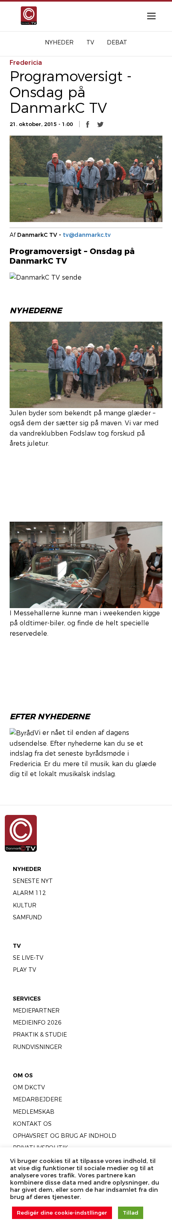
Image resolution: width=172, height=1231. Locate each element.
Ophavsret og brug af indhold (64, 1135)
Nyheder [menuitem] (59, 42)
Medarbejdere (37, 1099)
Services (27, 998)
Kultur (24, 905)
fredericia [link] (26, 62)
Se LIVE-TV (28, 957)
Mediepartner (36, 1010)
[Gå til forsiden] (27, 15)
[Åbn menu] (147, 16)
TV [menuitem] (90, 42)
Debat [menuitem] (117, 42)
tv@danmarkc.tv (87, 234)
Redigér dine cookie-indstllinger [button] (62, 1212)
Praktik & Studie (40, 1034)
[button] (87, 124)
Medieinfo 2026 (37, 1022)
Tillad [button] (130, 1212)
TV (17, 945)
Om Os (23, 1075)
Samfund (27, 917)
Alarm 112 (29, 893)
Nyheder (27, 869)
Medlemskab (33, 1111)
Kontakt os (32, 1123)
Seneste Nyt (33, 881)
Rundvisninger (37, 1047)
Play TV (24, 969)
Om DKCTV (29, 1087)
